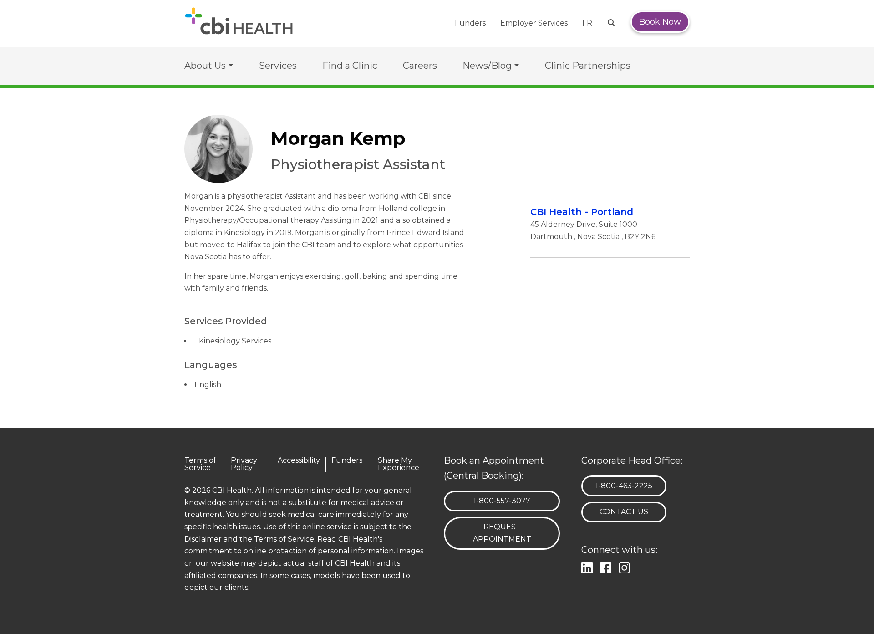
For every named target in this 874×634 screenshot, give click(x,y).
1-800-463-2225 (623, 485)
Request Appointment (502, 532)
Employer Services (534, 23)
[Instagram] (626, 566)
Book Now (660, 22)
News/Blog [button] (487, 65)
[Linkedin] (588, 566)
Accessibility (299, 461)
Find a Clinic (349, 65)
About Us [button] (205, 65)
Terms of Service (200, 464)
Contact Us (624, 511)
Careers (420, 65)
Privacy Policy (244, 464)
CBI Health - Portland (581, 211)
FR (587, 23)
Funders (470, 23)
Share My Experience (398, 464)
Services (278, 65)
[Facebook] (607, 566)
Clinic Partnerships (587, 65)
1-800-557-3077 (501, 500)
